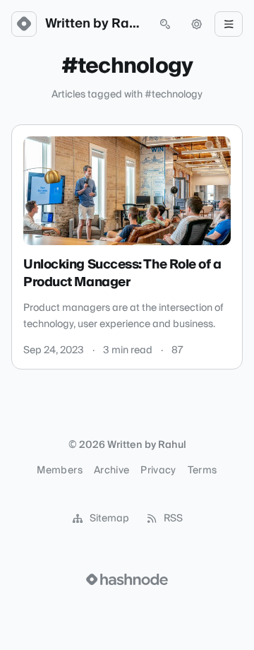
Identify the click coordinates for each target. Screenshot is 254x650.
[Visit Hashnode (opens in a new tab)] (127, 579)
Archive (111, 470)
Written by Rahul (94, 24)
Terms (202, 470)
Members (59, 470)
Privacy (158, 470)
